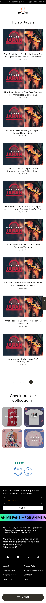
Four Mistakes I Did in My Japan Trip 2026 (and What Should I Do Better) (23, 55)
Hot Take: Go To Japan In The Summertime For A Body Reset (23, 169)
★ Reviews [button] (44, 303)
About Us (6, 566)
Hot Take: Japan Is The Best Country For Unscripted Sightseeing (23, 93)
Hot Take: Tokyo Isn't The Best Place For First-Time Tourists (23, 283)
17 (26, 382)
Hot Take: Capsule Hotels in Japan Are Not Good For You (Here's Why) (23, 207)
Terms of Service (10, 570)
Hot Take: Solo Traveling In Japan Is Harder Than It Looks (23, 131)
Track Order (8, 579)
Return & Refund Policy (33, 570)
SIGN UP (23, 508)
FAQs (26, 579)
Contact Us (28, 575)
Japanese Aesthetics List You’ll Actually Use (23, 360)
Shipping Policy (9, 575)
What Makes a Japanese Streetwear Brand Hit (23, 322)
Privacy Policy (30, 566)
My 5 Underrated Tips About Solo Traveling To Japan (23, 245)
